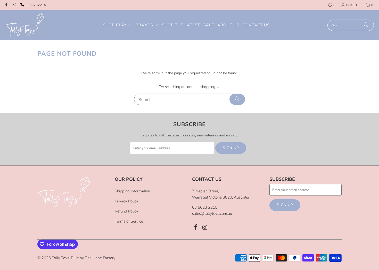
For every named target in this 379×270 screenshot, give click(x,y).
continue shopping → (203, 86)
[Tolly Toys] (25, 25)
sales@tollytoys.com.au (212, 213)
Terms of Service (129, 221)
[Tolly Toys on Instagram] (14, 5)
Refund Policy (126, 211)
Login (351, 5)
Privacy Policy (126, 201)
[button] (117, 25)
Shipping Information (132, 191)
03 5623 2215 (204, 207)
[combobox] (350, 25)
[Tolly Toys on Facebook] (6, 5)
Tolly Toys (60, 257)
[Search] (366, 25)
